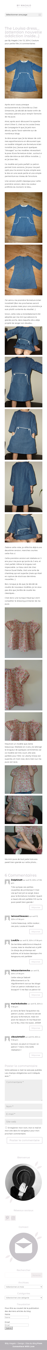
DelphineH (16, 880)
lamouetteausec (20, 916)
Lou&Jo (15, 940)
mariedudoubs (19, 1003)
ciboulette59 (18, 1037)
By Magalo (13, 40)
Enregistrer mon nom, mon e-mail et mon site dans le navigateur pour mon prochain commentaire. (23, 1131)
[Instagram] (13, 1218)
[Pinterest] (7, 1218)
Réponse (35, 907)
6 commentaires (27, 43)
